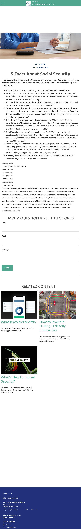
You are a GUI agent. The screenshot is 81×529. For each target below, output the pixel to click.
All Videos (7, 525)
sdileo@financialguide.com (12, 515)
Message (5, 249)
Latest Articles (9, 522)
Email (4, 236)
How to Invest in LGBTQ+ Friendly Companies (52, 326)
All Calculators (9, 527)
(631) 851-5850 (13, 498)
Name (4, 223)
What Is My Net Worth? (18, 322)
